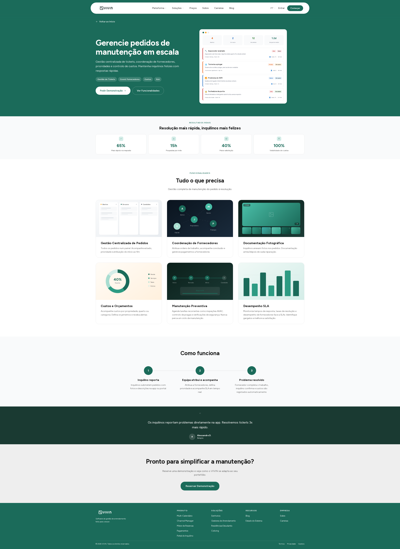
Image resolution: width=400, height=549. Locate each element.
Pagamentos (182, 531)
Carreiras (219, 8)
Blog (231, 8)
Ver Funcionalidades (148, 90)
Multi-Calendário (184, 516)
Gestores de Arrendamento (223, 521)
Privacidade (291, 544)
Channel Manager (185, 521)
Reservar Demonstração (200, 486)
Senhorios (215, 516)
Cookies (301, 544)
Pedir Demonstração (111, 90)
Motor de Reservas (185, 526)
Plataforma (158, 8)
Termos (282, 544)
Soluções (177, 8)
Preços (193, 8)
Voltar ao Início (107, 21)
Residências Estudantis (221, 526)
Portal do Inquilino (185, 536)
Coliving (215, 531)
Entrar (281, 8)
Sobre (205, 8)
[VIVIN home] (106, 8)
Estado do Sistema (254, 521)
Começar (295, 8)
